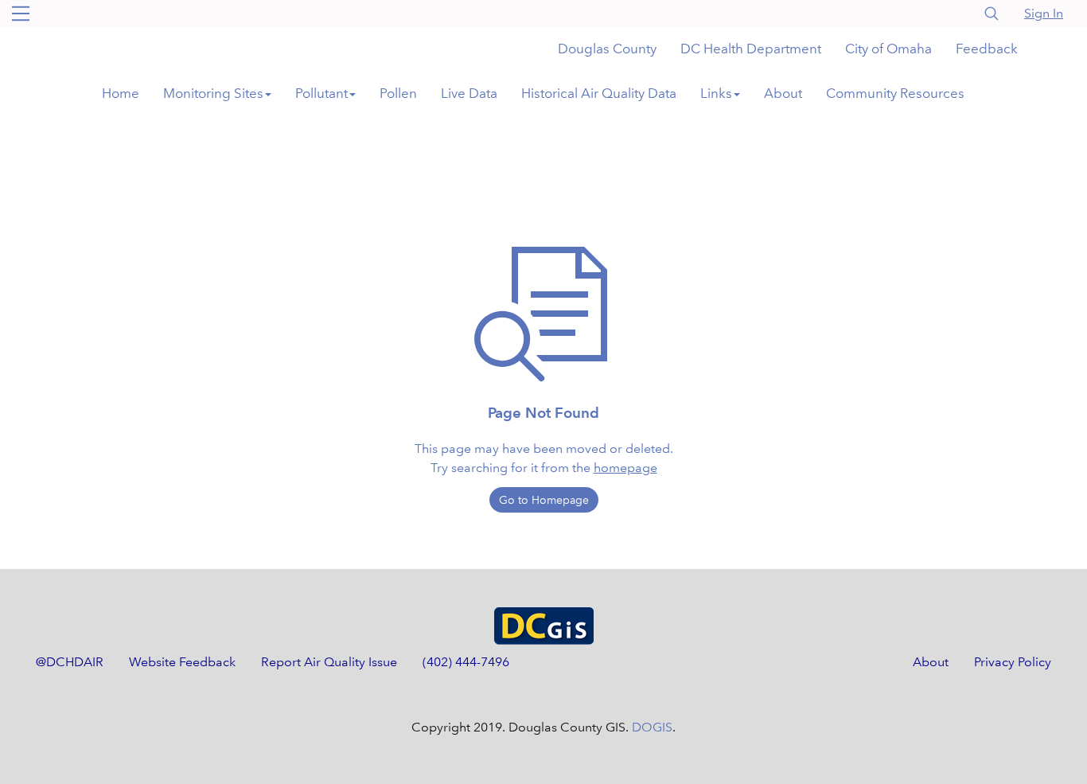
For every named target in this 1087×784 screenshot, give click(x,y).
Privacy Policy (1012, 661)
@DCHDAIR (69, 661)
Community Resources (895, 93)
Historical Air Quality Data (598, 93)
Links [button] (716, 93)
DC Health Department (750, 49)
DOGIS (652, 727)
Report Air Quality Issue (329, 661)
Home (120, 93)
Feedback (987, 49)
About (783, 93)
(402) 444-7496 (466, 661)
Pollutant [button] (321, 93)
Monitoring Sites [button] (213, 93)
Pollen (398, 93)
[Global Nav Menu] (20, 13)
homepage (625, 467)
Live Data (469, 93)
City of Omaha (888, 49)
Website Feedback (182, 661)
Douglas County (607, 49)
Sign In (1043, 13)
